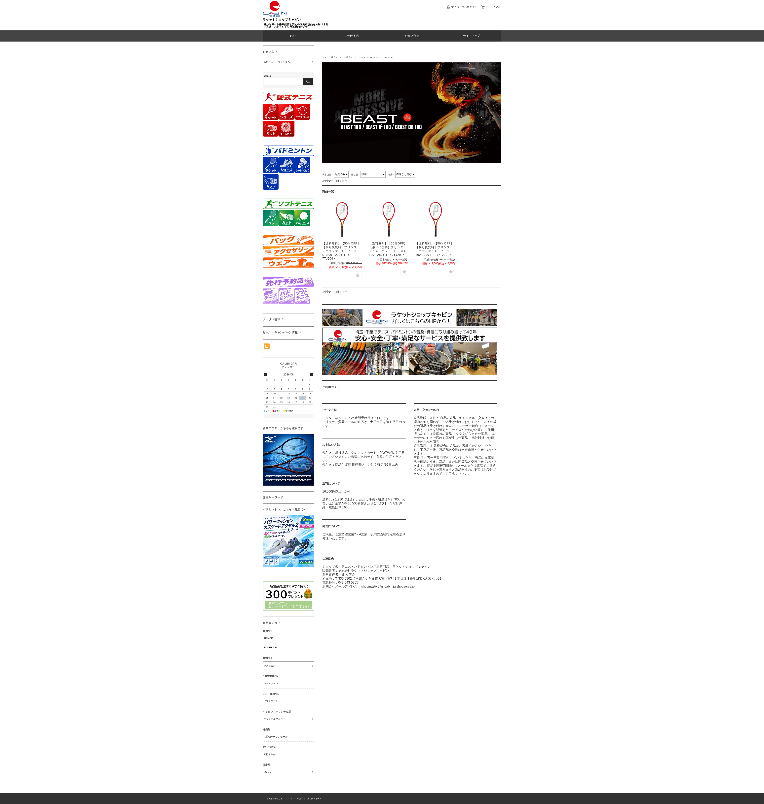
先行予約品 (270, 754)
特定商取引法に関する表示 (309, 798)
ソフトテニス (271, 701)
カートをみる (493, 7)
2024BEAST (270, 647)
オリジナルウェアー (274, 719)
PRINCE (374, 57)
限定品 (267, 772)
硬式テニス (336, 57)
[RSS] (267, 347)
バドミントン (271, 683)
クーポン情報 (271, 319)
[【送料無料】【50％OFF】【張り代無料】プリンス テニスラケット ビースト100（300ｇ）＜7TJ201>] (435, 220)
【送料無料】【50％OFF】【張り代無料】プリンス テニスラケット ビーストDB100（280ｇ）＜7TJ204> (341, 251)
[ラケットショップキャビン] (274, 16)
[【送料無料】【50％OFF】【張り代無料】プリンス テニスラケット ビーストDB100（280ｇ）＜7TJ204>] (342, 220)
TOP (292, 35)
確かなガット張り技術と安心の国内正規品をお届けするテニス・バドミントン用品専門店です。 (296, 25)
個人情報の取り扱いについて (279, 798)
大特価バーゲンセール (275, 736)
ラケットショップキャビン (282, 19)
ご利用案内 (352, 35)
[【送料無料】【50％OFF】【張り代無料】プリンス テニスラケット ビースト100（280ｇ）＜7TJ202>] (388, 220)
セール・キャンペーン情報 (280, 332)
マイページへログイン (464, 7)
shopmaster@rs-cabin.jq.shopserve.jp (388, 586)
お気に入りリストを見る (277, 62)
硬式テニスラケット (355, 57)
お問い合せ (412, 35)
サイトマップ (471, 35)
